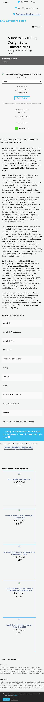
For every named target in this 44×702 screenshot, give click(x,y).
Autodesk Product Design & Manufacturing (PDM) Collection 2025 (19, 553)
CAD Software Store (13, 20)
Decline (14, 699)
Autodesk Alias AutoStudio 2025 (19, 479)
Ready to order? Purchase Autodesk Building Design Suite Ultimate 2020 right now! (22, 434)
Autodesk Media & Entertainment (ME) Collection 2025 (19, 517)
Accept (6, 699)
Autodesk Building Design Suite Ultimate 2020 (18, 449)
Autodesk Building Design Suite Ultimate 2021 (18, 447)
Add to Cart (22, 98)
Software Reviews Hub (28, 14)
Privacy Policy (14, 695)
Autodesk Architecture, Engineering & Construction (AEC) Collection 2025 (19, 589)
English (4, 2)
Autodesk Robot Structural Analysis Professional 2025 (19, 626)
